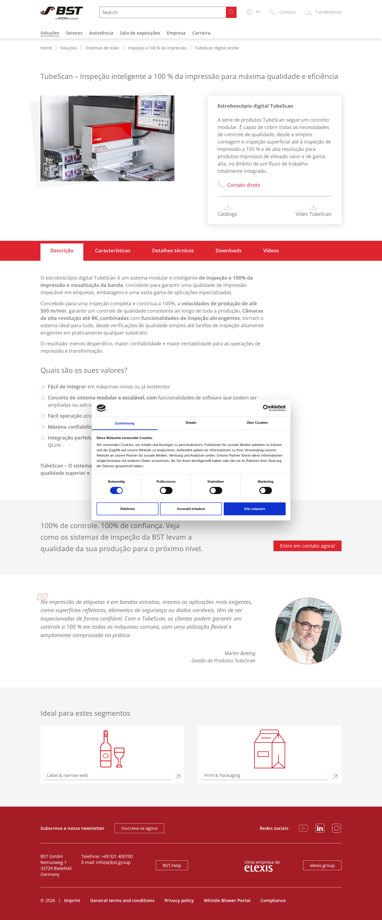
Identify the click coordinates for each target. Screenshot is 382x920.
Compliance (273, 900)
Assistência (101, 33)
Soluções (49, 33)
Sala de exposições (140, 33)
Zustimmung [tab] (125, 423)
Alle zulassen (254, 509)
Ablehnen (127, 509)
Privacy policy (179, 900)
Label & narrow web (67, 775)
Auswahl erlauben (191, 509)
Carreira (201, 33)
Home (46, 48)
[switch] (166, 490)
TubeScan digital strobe (217, 48)
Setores (74, 33)
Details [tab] (191, 422)
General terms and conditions (122, 900)
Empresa (176, 33)
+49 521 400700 (117, 856)
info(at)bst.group (113, 862)
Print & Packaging (222, 775)
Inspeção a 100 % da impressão (157, 48)
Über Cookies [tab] (257, 422)
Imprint (72, 900)
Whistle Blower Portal (227, 900)
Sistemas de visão (102, 48)
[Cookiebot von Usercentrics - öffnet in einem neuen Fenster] (266, 408)
